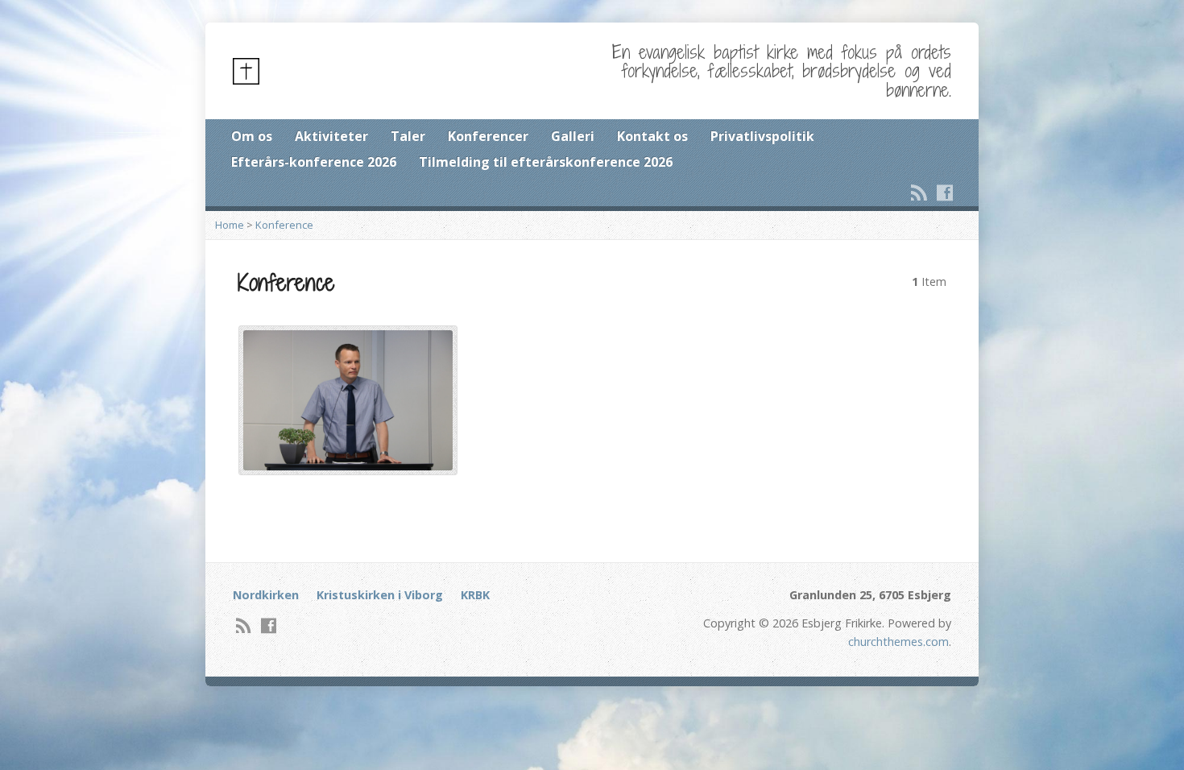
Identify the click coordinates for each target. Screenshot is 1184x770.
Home (229, 224)
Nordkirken (266, 594)
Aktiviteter (331, 136)
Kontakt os (652, 136)
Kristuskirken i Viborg (380, 594)
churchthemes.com (898, 641)
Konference (284, 224)
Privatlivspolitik (762, 136)
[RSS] (919, 192)
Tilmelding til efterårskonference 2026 (546, 162)
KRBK (475, 594)
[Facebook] (945, 192)
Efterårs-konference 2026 (313, 162)
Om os (251, 136)
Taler (408, 136)
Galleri (572, 136)
